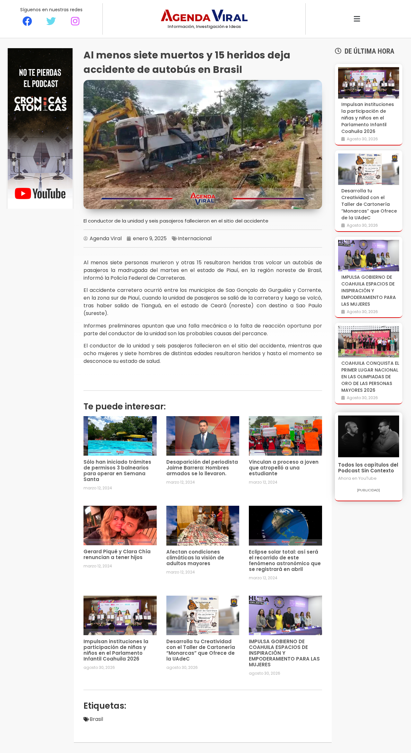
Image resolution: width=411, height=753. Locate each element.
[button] (357, 19)
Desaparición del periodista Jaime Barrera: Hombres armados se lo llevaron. (202, 468)
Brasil (96, 719)
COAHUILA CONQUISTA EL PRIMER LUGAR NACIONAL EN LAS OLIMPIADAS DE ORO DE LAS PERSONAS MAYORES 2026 (370, 376)
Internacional (195, 238)
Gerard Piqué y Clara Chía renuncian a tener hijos (117, 554)
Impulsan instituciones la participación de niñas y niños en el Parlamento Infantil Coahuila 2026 (115, 650)
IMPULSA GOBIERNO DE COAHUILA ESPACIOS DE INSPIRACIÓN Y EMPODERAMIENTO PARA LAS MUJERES (284, 653)
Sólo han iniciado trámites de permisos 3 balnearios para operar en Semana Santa (117, 471)
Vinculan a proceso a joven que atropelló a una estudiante (284, 468)
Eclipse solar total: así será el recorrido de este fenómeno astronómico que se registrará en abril (285, 560)
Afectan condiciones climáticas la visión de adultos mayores (195, 557)
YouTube (367, 478)
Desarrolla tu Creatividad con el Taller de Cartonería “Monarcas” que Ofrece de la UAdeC (200, 650)
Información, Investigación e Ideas (204, 26)
